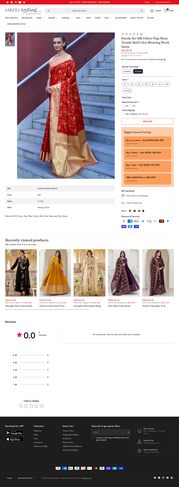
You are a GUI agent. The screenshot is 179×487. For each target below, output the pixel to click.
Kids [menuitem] (107, 18)
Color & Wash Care (134, 203)
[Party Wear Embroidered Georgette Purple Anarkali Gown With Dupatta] (124, 273)
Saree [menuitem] (39, 18)
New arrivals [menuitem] (11, 18)
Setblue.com (87, 478)
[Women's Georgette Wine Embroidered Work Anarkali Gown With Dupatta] (158, 273)
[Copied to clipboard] (143, 211)
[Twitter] (11, 2)
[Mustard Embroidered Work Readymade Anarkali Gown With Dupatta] (55, 273)
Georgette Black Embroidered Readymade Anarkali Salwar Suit (19, 306)
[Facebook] (7, 2)
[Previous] (5, 280)
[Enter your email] (128, 432)
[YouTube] (20, 2)
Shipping (124, 55)
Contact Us (38, 442)
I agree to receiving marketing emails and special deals (112, 439)
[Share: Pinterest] (139, 211)
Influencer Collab (40, 446)
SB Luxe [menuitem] (150, 18)
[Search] (142, 11)
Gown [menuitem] (98, 18)
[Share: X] (134, 211)
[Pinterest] (24, 2)
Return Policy (68, 442)
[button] (31, 355)
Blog (36, 434)
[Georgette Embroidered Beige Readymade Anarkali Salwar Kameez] (89, 273)
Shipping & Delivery (71, 434)
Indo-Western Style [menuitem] (16, 24)
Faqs (36, 438)
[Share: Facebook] (130, 211)
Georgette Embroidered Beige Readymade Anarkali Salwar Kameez (87, 306)
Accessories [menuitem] (121, 18)
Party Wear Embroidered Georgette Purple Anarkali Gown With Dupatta (122, 306)
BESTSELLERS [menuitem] (27, 18)
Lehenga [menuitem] (65, 18)
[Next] (174, 280)
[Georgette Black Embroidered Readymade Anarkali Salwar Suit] (21, 273)
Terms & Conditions (70, 450)
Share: (124, 211)
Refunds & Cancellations (72, 446)
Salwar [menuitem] (51, 18)
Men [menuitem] (78, 18)
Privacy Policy (68, 430)
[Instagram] (16, 2)
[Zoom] (109, 37)
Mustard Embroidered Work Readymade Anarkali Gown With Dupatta (54, 306)
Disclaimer (67, 438)
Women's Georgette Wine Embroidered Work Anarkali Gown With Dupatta (157, 306)
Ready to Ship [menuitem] (137, 18)
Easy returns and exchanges (137, 195)
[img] (130, 34)
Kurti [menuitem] (88, 18)
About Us (37, 430)
